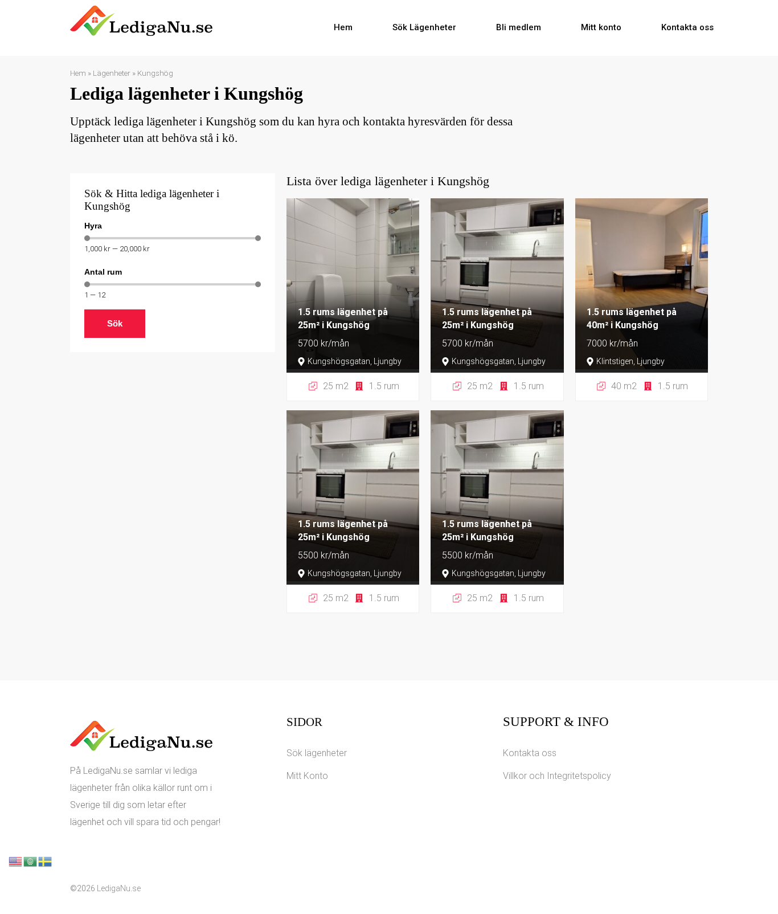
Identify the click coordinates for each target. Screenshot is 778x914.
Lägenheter (111, 72)
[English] (16, 861)
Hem (343, 27)
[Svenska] (45, 861)
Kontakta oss (687, 27)
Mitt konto (601, 27)
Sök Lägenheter (424, 27)
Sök (114, 323)
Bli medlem (518, 27)
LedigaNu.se (119, 888)
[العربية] (30, 861)
